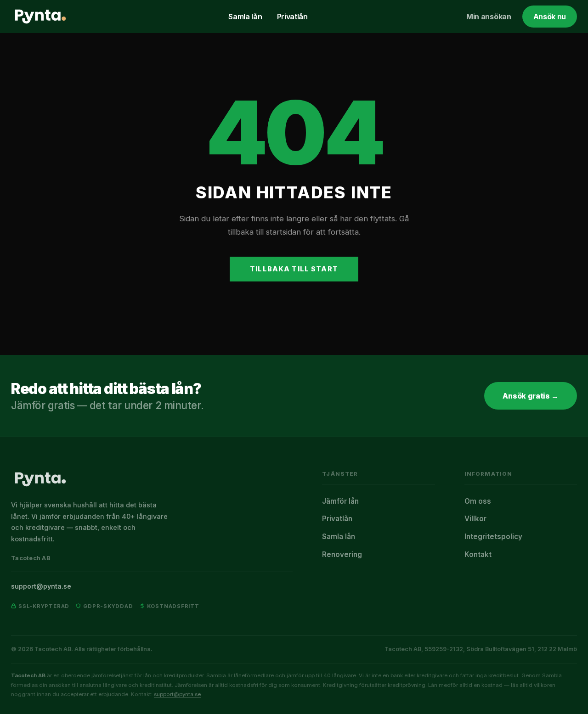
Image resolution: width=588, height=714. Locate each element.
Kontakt (478, 554)
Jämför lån (340, 501)
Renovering (342, 554)
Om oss (477, 501)
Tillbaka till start (294, 269)
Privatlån (292, 16)
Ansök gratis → (531, 395)
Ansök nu (549, 16)
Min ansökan (488, 16)
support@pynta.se (41, 586)
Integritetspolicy (493, 536)
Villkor (475, 518)
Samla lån (245, 16)
